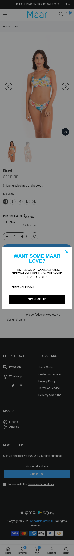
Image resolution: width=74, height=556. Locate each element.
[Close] (67, 252)
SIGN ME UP (37, 299)
